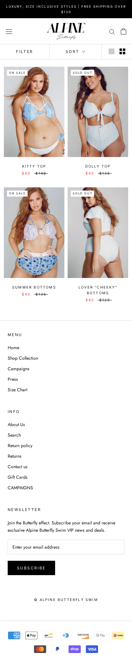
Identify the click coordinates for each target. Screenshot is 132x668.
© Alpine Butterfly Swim (66, 599)
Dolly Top (98, 166)
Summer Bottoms (34, 287)
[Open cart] (123, 31)
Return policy (20, 445)
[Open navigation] (9, 31)
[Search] (112, 31)
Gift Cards (18, 477)
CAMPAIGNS (20, 487)
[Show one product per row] (111, 51)
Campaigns (18, 368)
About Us (16, 424)
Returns (14, 456)
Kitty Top (34, 166)
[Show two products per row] (122, 51)
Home (13, 347)
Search (14, 435)
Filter (24, 51)
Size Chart (17, 390)
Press (13, 379)
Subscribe (31, 568)
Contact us (18, 466)
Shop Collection (23, 358)
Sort (73, 51)
